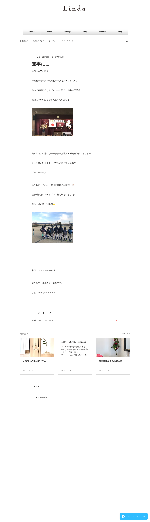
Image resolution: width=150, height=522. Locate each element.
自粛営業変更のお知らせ (110, 361)
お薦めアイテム (38, 41)
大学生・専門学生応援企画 (73, 342)
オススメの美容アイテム (34, 361)
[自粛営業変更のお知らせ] (113, 347)
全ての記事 (24, 41)
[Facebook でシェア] (33, 313)
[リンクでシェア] (50, 313)
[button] (127, 41)
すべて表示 (126, 334)
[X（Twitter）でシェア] (38, 313)
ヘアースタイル (67, 41)
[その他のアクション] (117, 57)
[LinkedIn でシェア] (44, 313)
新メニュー (53, 41)
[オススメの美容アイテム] (37, 347)
